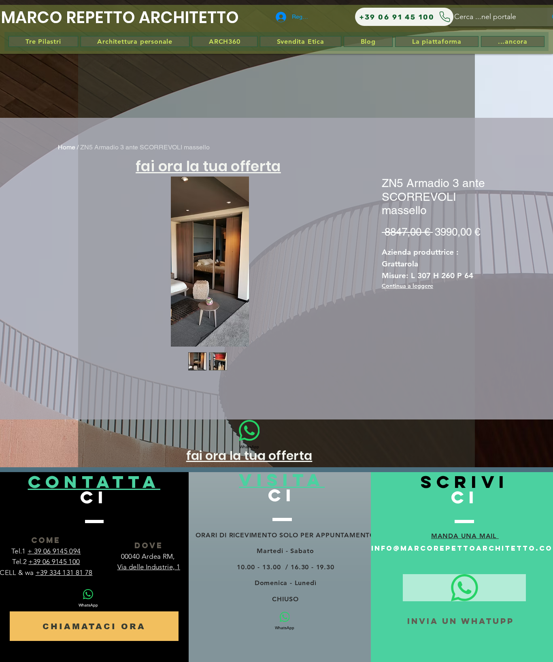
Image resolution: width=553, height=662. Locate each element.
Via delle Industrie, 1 (148, 567)
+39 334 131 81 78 (64, 572)
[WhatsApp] (464, 587)
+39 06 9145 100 (54, 562)
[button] (208, 165)
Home (66, 147)
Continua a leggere (407, 285)
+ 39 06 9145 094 (54, 551)
